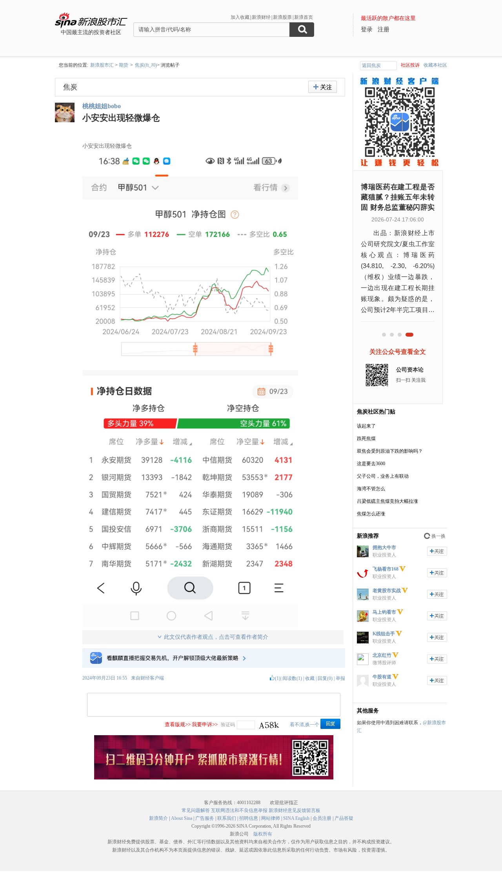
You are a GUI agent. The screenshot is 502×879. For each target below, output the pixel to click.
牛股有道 (382, 677)
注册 (383, 29)
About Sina (181, 818)
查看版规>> (178, 724)
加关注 (437, 551)
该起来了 (366, 426)
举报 (340, 678)
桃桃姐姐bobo (101, 106)
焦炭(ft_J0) (146, 65)
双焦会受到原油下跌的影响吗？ (390, 451)
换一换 (438, 536)
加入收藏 (240, 17)
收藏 (310, 678)
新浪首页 (303, 17)
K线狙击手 (384, 633)
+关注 (322, 87)
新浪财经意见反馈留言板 (294, 810)
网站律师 (270, 818)
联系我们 (226, 818)
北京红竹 (382, 655)
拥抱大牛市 (384, 547)
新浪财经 (261, 17)
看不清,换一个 (304, 724)
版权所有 (262, 834)
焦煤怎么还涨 (371, 514)
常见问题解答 (196, 810)
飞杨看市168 (385, 569)
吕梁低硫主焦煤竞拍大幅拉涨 (387, 501)
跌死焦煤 (366, 438)
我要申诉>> (205, 724)
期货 (123, 65)
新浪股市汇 (102, 65)
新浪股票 (282, 17)
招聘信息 (248, 818)
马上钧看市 (384, 612)
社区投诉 (410, 65)
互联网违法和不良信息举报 (239, 810)
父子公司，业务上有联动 (383, 476)
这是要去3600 (371, 463)
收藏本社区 (435, 65)
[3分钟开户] (213, 778)
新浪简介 (158, 818)
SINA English (296, 818)
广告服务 (204, 818)
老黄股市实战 (387, 590)
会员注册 (322, 818)
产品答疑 (344, 818)
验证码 (228, 724)
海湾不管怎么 (371, 488)
